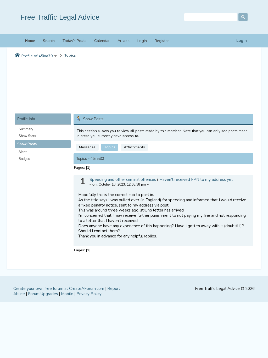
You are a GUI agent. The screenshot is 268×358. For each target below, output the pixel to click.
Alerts (23, 152)
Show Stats (27, 136)
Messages (87, 147)
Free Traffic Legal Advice (59, 17)
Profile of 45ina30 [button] (37, 55)
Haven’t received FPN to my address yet (196, 179)
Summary (26, 129)
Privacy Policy (89, 293)
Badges (24, 159)
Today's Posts (74, 40)
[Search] (243, 17)
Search (49, 40)
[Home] (17, 55)
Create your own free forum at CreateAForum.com (58, 288)
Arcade (124, 40)
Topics (70, 55)
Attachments (134, 147)
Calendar (102, 40)
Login (241, 40)
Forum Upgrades (43, 293)
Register (162, 40)
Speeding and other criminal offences (123, 179)
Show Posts (27, 144)
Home (30, 40)
